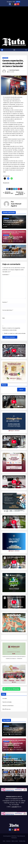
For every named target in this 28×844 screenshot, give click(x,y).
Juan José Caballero (18, 241)
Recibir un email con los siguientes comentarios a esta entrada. (11, 329)
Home (4, 841)
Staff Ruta (18, 777)
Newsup (22, 836)
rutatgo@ (13, 806)
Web (3, 318)
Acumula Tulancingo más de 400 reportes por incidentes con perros (13, 253)
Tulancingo (6, 218)
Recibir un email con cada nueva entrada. (15, 333)
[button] (26, 50)
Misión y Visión (15, 841)
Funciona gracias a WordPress (10, 836)
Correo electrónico (7, 310)
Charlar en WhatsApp (12, 689)
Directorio (8, 841)
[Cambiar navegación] (14, 50)
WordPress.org (6, 709)
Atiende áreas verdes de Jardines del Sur (19, 193)
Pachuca (5, 756)
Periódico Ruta (22, 841)
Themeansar (14, 837)
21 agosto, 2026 (9, 747)
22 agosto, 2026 (9, 732)
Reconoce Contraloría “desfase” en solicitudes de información (13, 775)
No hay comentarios (16, 734)
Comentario (5, 274)
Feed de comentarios (7, 705)
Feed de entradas (6, 702)
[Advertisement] (14, 23)
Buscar (4, 385)
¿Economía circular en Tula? (9, 193)
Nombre (5, 302)
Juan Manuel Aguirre (14, 70)
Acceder (4, 698)
